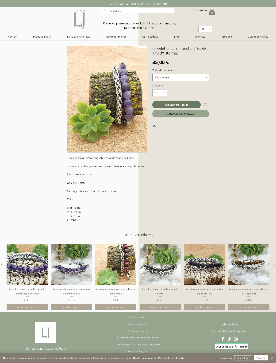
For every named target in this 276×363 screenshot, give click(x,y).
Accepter (261, 357)
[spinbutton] (160, 92)
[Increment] (164, 92)
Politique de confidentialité (171, 357)
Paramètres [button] (226, 357)
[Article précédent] (2, 264)
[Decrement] (155, 92)
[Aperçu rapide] (27, 264)
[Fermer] (272, 357)
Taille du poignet (163, 70)
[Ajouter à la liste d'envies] (205, 104)
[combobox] (180, 77)
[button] (212, 11)
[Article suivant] (274, 264)
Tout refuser (243, 357)
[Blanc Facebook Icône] (222, 338)
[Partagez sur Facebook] (154, 126)
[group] (138, 277)
